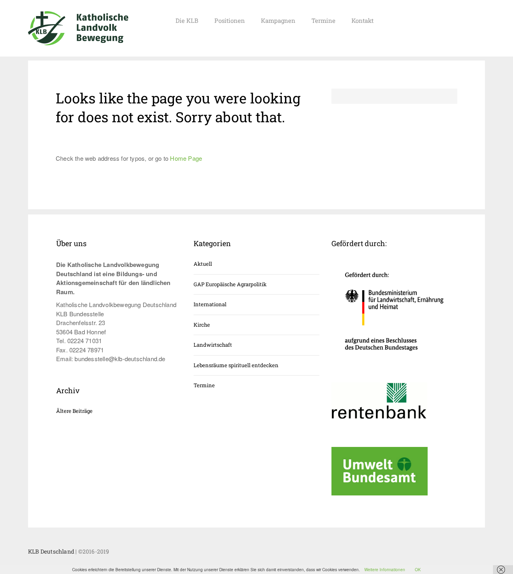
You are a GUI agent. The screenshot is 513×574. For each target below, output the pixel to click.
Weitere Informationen (384, 569)
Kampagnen (278, 20)
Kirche (202, 324)
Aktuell (203, 263)
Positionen (229, 20)
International (210, 304)
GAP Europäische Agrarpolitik (230, 284)
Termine (323, 20)
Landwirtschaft (213, 344)
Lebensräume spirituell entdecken (236, 365)
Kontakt (362, 20)
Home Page (186, 158)
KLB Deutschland (51, 551)
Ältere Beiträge (74, 410)
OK (418, 569)
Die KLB (187, 20)
